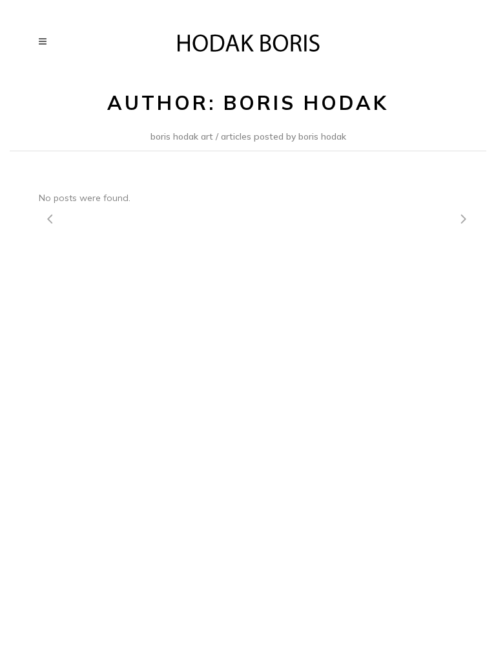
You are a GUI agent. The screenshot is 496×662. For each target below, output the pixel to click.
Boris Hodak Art (181, 136)
